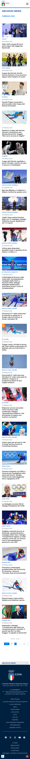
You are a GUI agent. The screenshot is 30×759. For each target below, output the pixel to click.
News (15, 707)
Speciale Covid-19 (15, 727)
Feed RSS (15, 719)
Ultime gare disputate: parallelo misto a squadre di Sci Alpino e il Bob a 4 (14, 250)
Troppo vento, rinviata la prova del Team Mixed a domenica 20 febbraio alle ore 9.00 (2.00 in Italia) (14, 347)
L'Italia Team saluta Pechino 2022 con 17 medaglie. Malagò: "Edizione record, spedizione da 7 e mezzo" (14, 220)
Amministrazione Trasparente (15, 722)
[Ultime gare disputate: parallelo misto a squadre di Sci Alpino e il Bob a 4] (14, 234)
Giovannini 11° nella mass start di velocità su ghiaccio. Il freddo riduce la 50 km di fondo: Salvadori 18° (14, 316)
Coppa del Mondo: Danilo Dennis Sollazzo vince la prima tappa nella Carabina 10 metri (14, 75)
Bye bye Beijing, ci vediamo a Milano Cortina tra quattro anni (14, 191)
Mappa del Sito (15, 745)
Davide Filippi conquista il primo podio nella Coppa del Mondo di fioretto (13, 104)
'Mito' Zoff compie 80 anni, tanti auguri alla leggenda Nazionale (12, 46)
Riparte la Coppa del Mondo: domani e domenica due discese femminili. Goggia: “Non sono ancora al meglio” (13, 133)
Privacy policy (15, 748)
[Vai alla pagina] (24, 644)
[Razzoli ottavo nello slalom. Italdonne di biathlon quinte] (14, 585)
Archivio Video (15, 709)
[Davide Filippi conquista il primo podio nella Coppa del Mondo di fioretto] (14, 88)
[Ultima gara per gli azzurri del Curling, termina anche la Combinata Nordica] (14, 429)
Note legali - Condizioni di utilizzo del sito (15, 753)
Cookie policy (15, 750)
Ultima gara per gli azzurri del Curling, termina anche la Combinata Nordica (14, 444)
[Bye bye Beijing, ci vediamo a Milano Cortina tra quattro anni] (14, 176)
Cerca (15, 714)
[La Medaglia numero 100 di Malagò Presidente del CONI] (14, 490)
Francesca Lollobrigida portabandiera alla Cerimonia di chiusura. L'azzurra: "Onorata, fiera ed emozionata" (14, 570)
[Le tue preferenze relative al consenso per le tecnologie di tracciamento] (2, 756)
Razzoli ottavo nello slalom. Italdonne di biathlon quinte (13, 599)
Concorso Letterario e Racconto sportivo (15, 701)
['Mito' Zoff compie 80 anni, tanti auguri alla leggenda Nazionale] (14, 30)
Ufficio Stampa (15, 699)
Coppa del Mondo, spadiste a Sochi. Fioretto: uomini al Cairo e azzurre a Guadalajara (14, 163)
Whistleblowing (15, 725)
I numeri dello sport (15, 704)
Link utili (15, 717)
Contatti (15, 742)
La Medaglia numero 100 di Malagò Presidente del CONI (13, 505)
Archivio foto (15, 712)
